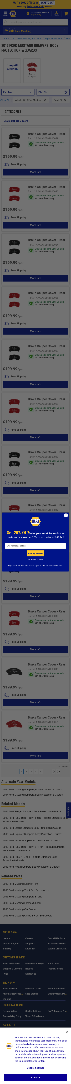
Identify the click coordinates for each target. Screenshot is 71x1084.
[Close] (67, 1032)
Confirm (35, 1077)
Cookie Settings (35, 1068)
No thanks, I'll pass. (35, 560)
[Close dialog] (66, 515)
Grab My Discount (35, 553)
